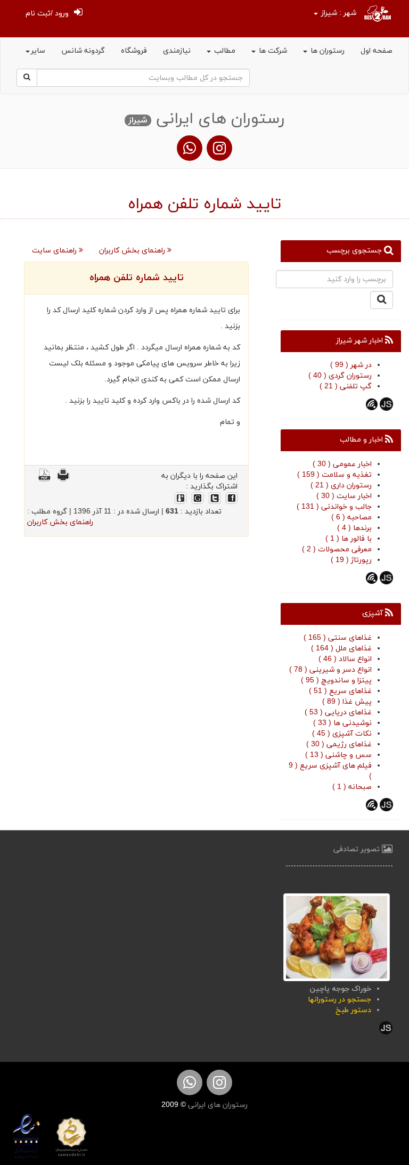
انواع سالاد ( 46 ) (345, 659)
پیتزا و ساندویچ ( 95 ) (336, 680)
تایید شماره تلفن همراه (136, 277)
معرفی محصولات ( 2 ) (337, 549)
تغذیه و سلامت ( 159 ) (334, 475)
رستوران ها (326, 51)
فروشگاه (134, 51)
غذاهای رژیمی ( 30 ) (339, 744)
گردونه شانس (83, 51)
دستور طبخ (353, 1010)
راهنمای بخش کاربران (133, 251)
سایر (38, 51)
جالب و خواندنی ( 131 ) (334, 507)
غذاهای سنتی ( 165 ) (338, 638)
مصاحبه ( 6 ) (351, 517)
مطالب (223, 51)
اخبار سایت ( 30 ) (344, 496)
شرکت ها (272, 51)
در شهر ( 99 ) (351, 365)
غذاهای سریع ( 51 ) (340, 691)
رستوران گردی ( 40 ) (340, 376)
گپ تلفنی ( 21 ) (346, 386)
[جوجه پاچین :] (336, 937)
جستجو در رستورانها (339, 1000)
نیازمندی (177, 51)
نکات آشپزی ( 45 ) (342, 734)
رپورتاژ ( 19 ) (351, 560)
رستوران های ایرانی (217, 1105)
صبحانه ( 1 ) (352, 787)
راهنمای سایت (55, 251)
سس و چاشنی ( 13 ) (338, 755)
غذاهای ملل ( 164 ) (341, 648)
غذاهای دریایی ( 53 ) (338, 712)
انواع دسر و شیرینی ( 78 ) (330, 670)
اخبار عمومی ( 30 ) (342, 464)
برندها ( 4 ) (354, 528)
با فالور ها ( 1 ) (348, 539)
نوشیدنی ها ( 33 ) (342, 723)
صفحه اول (376, 51)
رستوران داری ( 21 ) (341, 485)
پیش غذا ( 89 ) (347, 702)
